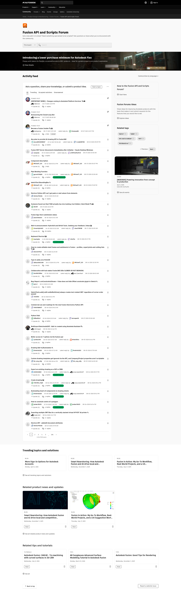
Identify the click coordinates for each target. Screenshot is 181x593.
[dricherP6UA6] (28, 194)
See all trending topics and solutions (38, 475)
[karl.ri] (28, 283)
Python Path (35, 316)
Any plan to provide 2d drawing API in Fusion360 (48, 139)
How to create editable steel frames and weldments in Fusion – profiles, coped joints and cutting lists (67, 247)
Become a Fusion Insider (40, 128)
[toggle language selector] (146, 3)
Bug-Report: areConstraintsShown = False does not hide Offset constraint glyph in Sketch (63, 281)
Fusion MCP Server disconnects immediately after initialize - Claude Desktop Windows (62, 150)
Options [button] (108, 86)
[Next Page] (56, 434)
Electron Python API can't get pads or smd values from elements (54, 193)
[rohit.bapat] (28, 328)
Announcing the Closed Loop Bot (42, 115)
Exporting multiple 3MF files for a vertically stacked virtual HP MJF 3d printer (59, 412)
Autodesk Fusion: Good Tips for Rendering (136, 555)
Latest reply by (63, 131)
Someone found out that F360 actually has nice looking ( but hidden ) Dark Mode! (60, 204)
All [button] (27, 92)
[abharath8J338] (28, 261)
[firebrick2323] (28, 349)
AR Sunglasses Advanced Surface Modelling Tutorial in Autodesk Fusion (88, 556)
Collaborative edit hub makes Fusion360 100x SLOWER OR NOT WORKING (57, 271)
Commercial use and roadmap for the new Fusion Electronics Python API (57, 305)
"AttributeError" (124, 143)
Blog (43, 12)
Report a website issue (148, 586)
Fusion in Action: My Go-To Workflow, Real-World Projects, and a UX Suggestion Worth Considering (134, 462)
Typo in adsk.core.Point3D (40, 260)
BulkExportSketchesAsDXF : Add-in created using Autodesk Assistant (56, 326)
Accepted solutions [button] (45, 92)
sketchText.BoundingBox (40, 182)
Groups (55, 12)
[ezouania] (28, 151)
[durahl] (28, 205)
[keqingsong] (28, 126)
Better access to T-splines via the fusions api (47, 337)
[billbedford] (28, 317)
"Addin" (132, 134)
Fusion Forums (54, 17)
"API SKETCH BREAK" (125, 139)
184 (52, 435)
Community (27, 12)
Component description (39, 161)
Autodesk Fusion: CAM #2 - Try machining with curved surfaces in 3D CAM (43, 556)
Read (26, 527)
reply (47, 134)
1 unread (53, 134)
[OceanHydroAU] (28, 227)
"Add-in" (121, 134)
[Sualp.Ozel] (28, 414)
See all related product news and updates (40, 534)
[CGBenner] (28, 99)
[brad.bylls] (28, 238)
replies (48, 145)
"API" (140, 139)
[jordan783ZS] (28, 403)
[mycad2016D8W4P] (28, 140)
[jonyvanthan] (28, 248)
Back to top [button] (31, 586)
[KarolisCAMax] (28, 272)
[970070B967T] (28, 306)
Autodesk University (73, 12)
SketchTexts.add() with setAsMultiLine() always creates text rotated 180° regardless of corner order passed (67, 293)
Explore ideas (124, 118)
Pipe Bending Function (39, 172)
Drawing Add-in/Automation (41, 348)
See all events (124, 192)
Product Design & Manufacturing (38, 17)
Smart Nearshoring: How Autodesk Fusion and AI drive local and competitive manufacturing (87, 462)
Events (49, 12)
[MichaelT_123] (28, 162)
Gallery (62, 12)
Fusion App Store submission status (44, 215)
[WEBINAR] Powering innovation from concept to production (136, 181)
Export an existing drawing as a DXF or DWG (47, 369)
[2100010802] (28, 370)
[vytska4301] (28, 338)
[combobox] (56, 3)
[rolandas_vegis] (28, 381)
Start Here (123, 95)
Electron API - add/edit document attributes (47, 423)
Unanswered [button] (58, 92)
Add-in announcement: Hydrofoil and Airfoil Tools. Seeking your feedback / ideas (60, 226)
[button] (108, 140)
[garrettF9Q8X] (28, 173)
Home (24, 17)
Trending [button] (33, 92)
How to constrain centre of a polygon (44, 402)
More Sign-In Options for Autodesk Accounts (41, 462)
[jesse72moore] (28, 216)
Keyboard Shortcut (38, 236)
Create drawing (36, 380)
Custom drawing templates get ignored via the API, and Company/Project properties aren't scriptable (67, 358)
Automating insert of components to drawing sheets (50, 391)
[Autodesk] (29, 3)
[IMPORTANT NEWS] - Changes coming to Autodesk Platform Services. (56, 101)
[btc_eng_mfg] (28, 360)
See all (27, 574)
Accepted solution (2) (59, 177)
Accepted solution (58, 242)
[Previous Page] (27, 434)
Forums (36, 12)
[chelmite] (28, 293)
